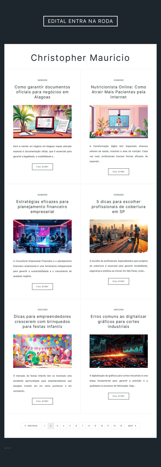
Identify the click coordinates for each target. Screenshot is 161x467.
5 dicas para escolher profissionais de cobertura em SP (119, 206)
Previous (32, 426)
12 (115, 426)
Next (130, 426)
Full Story (42, 167)
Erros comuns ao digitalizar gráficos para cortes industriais (119, 321)
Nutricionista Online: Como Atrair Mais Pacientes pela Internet (118, 92)
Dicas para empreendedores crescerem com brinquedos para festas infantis (42, 321)
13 (121, 426)
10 (102, 426)
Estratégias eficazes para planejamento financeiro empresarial (42, 206)
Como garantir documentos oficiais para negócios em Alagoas (42, 92)
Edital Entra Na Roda (80, 21)
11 (108, 426)
